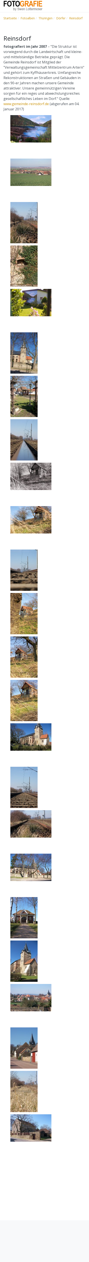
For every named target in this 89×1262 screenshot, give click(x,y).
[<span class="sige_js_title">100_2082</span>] (30, 823)
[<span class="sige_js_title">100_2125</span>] (24, 265)
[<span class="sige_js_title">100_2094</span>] (24, 787)
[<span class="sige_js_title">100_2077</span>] (24, 570)
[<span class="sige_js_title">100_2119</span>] (30, 867)
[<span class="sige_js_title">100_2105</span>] (30, 736)
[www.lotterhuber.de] (22, 5)
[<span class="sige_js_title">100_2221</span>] (30, 519)
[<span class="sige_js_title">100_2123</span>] (24, 1047)
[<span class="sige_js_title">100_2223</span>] (24, 700)
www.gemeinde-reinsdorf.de (26, 103)
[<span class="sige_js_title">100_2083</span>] (24, 222)
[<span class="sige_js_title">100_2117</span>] (24, 917)
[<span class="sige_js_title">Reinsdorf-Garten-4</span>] (30, 128)
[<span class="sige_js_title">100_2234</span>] (24, 656)
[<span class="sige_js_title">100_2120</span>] (24, 352)
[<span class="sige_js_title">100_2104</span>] (30, 1127)
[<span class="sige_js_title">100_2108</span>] (24, 961)
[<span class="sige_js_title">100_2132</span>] (30, 997)
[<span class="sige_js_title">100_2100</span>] (24, 396)
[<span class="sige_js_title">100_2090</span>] (24, 439)
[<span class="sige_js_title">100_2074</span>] (24, 1091)
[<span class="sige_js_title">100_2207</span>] (30, 172)
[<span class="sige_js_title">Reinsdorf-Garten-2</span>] (30, 302)
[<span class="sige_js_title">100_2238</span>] (24, 613)
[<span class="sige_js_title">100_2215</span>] (30, 476)
